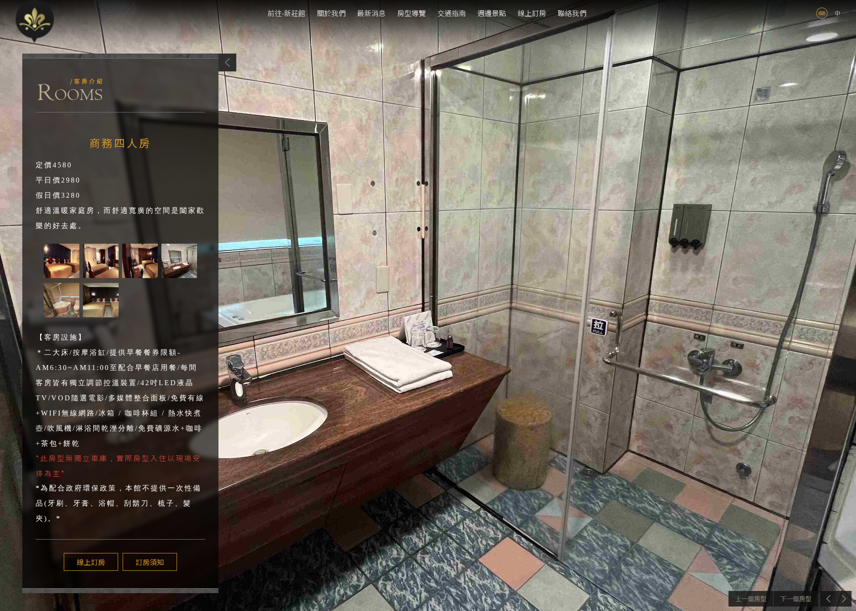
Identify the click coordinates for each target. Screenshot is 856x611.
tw (837, 13)
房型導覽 (411, 13)
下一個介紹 (796, 599)
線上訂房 (532, 13)
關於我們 (331, 13)
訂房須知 (150, 562)
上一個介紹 (750, 599)
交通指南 (451, 13)
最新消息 (371, 13)
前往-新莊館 (286, 13)
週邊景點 (491, 13)
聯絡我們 (572, 13)
